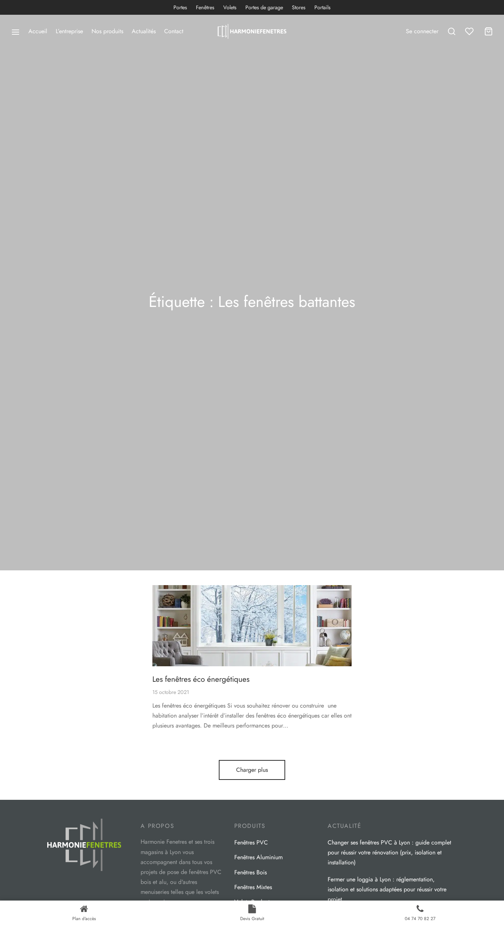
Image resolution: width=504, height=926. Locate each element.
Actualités (144, 31)
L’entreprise (69, 31)
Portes (180, 7)
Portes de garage (264, 7)
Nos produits (107, 31)
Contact (173, 31)
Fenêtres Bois (250, 872)
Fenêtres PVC (251, 842)
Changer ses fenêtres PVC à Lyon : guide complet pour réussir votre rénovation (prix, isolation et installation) (389, 852)
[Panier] (488, 31)
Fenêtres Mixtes (253, 887)
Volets (230, 7)
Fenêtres (205, 7)
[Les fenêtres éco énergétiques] (252, 625)
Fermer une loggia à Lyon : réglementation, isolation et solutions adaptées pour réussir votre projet (387, 889)
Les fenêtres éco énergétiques (200, 679)
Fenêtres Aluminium (258, 857)
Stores (298, 7)
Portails (322, 7)
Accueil (37, 31)
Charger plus (252, 770)
